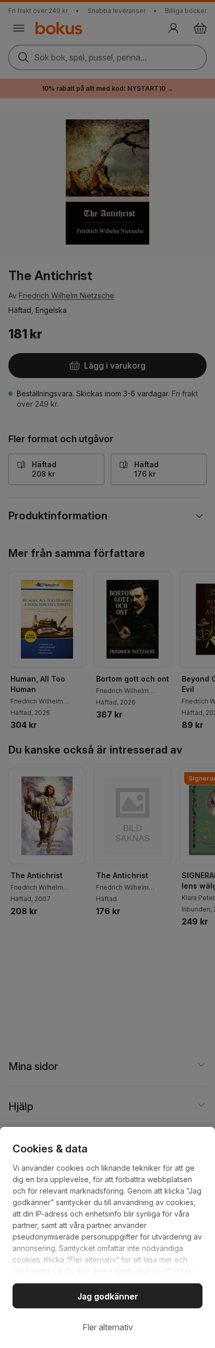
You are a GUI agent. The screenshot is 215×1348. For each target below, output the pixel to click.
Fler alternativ (107, 1327)
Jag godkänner (107, 1296)
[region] (107, 1237)
